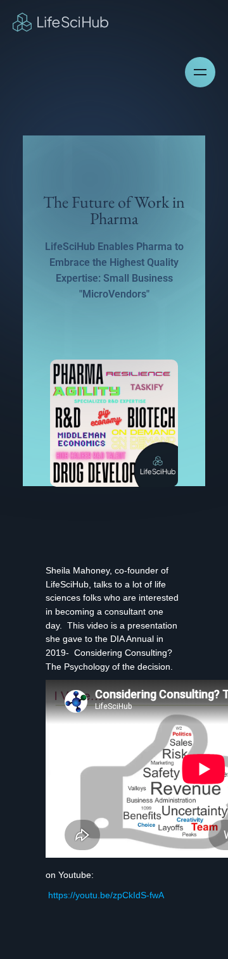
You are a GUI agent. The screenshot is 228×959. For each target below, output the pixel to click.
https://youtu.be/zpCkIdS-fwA (105, 895)
